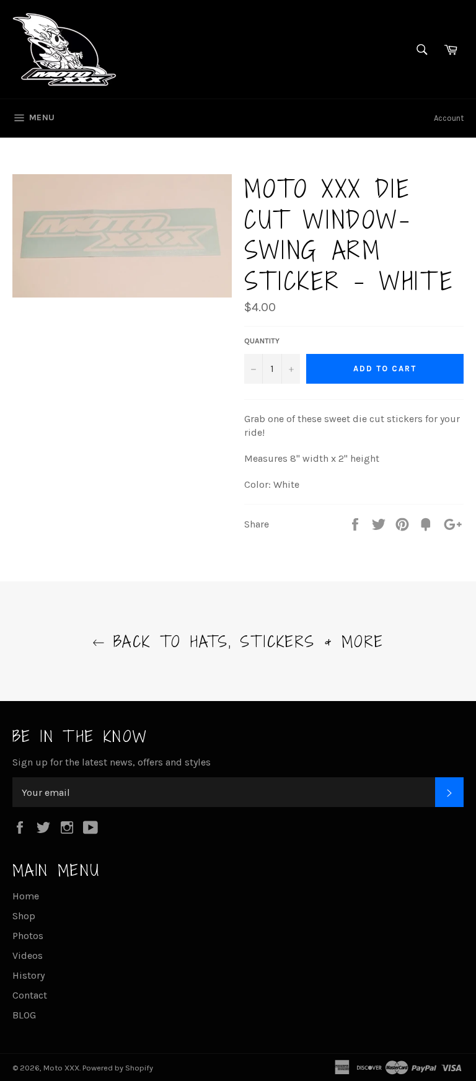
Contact (29, 995)
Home (25, 896)
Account (449, 118)
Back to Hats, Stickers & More (244, 641)
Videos (27, 955)
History (28, 975)
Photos (27, 936)
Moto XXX (61, 1067)
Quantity (262, 341)
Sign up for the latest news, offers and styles (111, 762)
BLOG (24, 1015)
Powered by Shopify (117, 1067)
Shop (23, 916)
